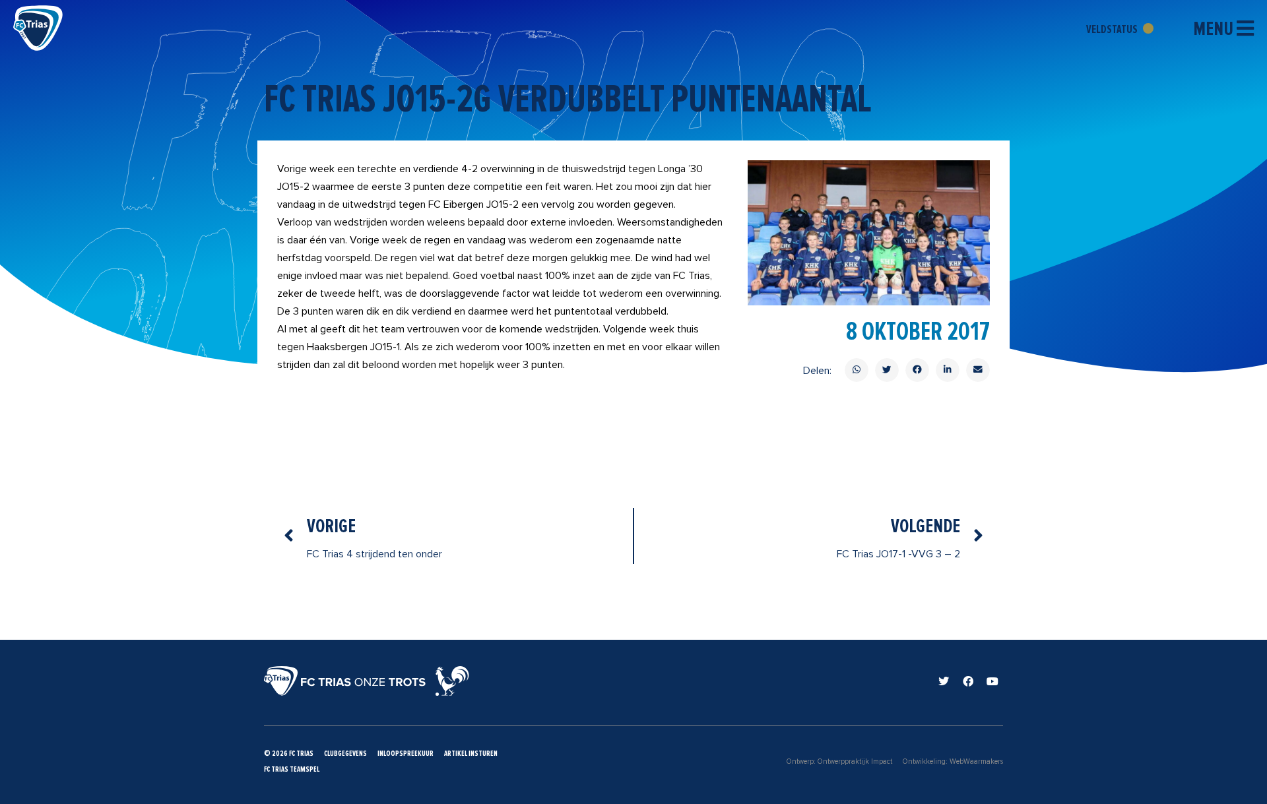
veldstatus (1113, 29)
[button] (856, 370)
